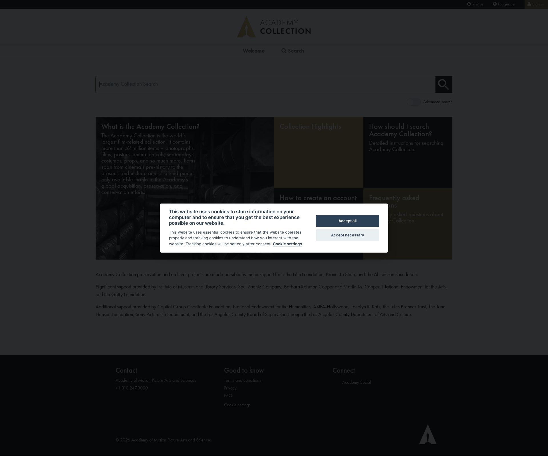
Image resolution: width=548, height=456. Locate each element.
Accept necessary (347, 235)
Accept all (347, 220)
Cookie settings (287, 244)
